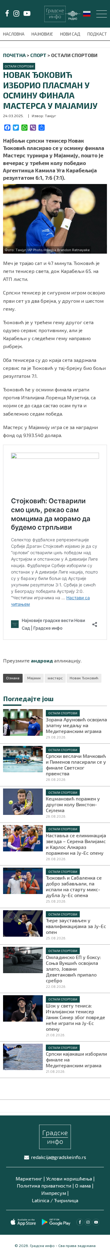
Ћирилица (66, 1200)
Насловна (14, 33)
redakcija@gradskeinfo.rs (58, 1157)
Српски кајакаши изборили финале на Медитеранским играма (76, 1059)
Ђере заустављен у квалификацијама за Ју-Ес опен (76, 926)
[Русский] (87, 13)
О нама (83, 1185)
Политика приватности (44, 1185)
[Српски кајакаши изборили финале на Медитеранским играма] (23, 1056)
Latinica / (42, 1200)
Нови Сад (70, 33)
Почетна (14, 55)
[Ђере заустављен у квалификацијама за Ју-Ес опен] (23, 922)
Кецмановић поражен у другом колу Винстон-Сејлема (73, 804)
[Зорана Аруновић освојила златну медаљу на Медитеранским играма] (23, 721)
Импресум (53, 1193)
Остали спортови (19, 66)
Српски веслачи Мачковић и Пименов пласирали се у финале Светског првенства (76, 764)
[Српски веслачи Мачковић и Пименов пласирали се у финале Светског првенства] (23, 758)
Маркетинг (29, 1178)
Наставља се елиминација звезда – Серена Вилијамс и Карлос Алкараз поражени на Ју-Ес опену (76, 844)
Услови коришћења (69, 1178)
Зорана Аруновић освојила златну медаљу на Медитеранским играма (76, 725)
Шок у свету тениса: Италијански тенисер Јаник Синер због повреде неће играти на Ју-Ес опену (75, 1017)
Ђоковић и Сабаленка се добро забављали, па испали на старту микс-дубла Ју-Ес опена (74, 886)
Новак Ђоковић (84, 677)
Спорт (38, 55)
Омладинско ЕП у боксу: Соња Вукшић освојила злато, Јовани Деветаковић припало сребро (73, 968)
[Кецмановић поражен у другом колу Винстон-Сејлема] (23, 801)
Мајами (34, 677)
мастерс (55, 677)
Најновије (42, 33)
